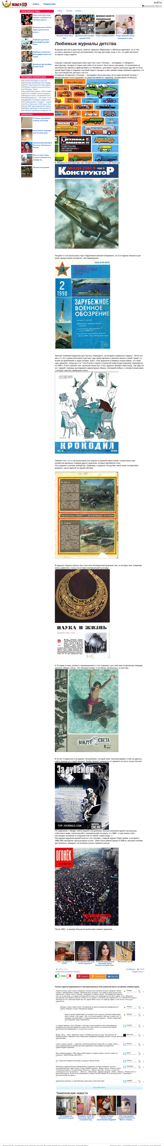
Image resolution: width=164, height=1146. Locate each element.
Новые (60, 11)
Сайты (36, 4)
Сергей (142, 969)
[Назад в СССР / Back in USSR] (14, 7)
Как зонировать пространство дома (66, 1117)
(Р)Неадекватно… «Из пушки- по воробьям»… (42, 98)
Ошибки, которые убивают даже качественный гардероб (106, 1118)
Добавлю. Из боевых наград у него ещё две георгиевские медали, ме (50, 100)
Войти (158, 2)
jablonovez (130, 1034)
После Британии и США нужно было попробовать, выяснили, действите (51, 104)
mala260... (130, 1080)
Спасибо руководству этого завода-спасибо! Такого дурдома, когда (49, 83)
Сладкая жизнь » (138, 972)
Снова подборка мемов (105, 36)
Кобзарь (129, 990)
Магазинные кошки (125, 961)
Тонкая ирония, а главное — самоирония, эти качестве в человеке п (50, 102)
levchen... (129, 1043)
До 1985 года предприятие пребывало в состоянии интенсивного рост (51, 106)
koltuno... (129, 1060)
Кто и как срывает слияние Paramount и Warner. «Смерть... (126, 1118)
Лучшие (78, 11)
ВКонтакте (114, 976)
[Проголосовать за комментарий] (140, 992)
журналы (60, 969)
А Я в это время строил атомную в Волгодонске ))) (43, 93)
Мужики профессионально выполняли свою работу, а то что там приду (51, 87)
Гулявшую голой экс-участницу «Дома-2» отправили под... (86, 1118)
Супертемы (27, 114)
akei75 (128, 1053)
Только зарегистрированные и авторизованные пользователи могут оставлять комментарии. (97, 987)
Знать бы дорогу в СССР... (64, 962)
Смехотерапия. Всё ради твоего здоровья (85, 962)
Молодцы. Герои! (31, 89)
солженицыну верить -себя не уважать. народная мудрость (47, 91)
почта (65, 969)
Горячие (69, 11)
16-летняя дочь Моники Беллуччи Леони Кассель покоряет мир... (105, 963)
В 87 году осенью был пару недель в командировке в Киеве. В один (50, 85)
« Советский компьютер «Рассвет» (67, 972)
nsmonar (129, 1025)
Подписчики (50, 4)
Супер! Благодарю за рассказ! (36, 81)
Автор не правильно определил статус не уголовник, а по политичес (50, 110)
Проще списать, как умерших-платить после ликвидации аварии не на (51, 95)
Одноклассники (100, 976)
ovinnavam (130, 1066)
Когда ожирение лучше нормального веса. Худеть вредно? (125, 38)
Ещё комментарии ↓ (99, 1087)
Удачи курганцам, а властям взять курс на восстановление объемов (50, 108)
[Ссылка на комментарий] (56, 1003)
